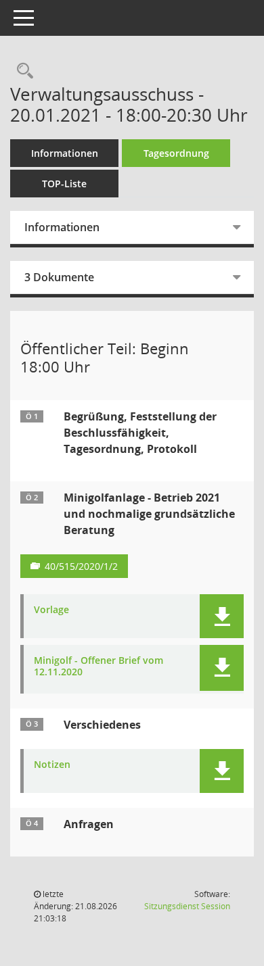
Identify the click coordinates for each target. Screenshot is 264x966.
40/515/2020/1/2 (81, 566)
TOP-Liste (64, 183)
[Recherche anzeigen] (21, 71)
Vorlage (51, 610)
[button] (222, 616)
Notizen (52, 765)
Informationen (64, 153)
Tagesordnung (176, 153)
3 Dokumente (59, 277)
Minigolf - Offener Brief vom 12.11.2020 (98, 666)
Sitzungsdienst (187, 906)
